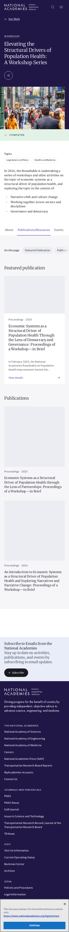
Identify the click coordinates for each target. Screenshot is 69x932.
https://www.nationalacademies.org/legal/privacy (31, 916)
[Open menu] (61, 7)
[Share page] (8, 75)
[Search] (52, 7)
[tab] (9, 230)
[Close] (65, 904)
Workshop (12, 36)
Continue (34, 925)
